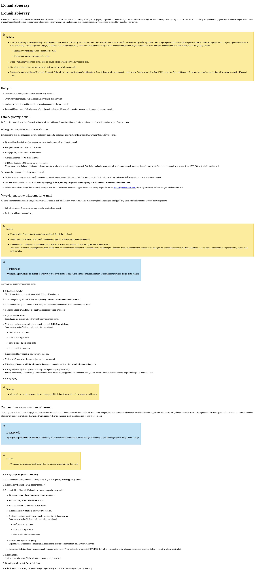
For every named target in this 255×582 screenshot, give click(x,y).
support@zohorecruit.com (124, 188)
